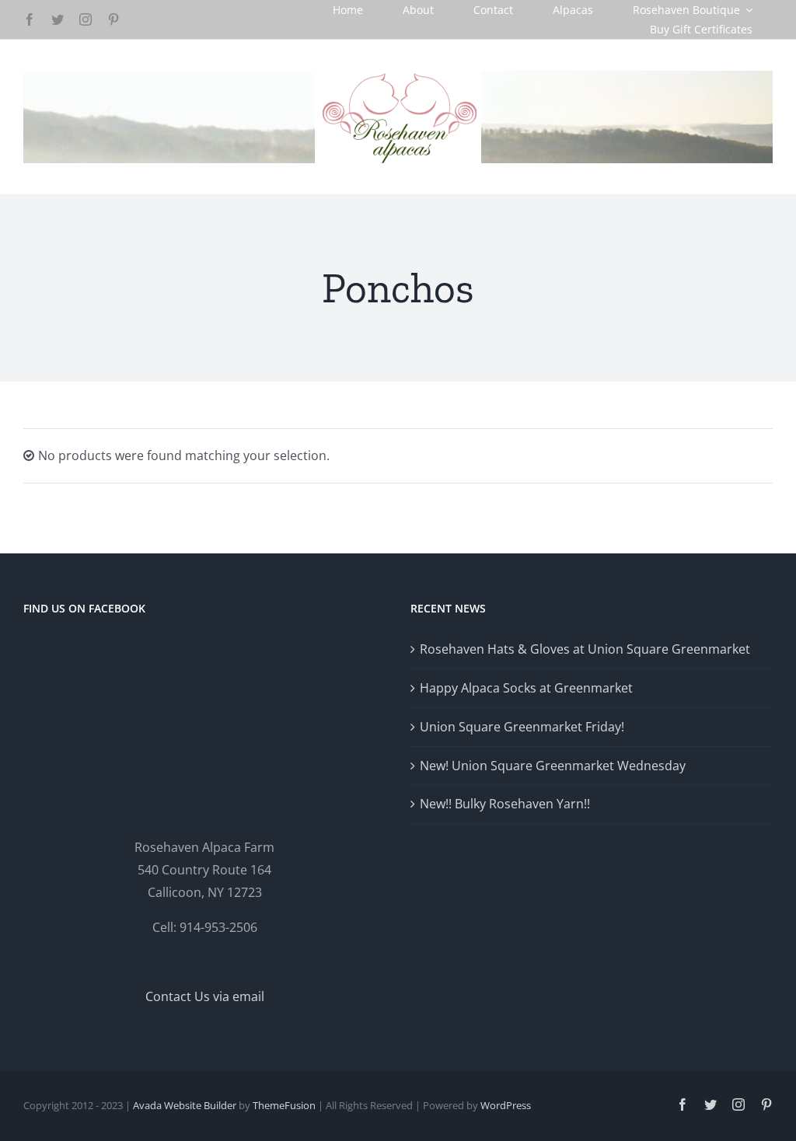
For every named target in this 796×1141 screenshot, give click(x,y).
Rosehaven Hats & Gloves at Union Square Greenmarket (585, 649)
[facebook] (29, 19)
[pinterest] (113, 19)
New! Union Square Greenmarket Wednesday (553, 765)
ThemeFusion (284, 1105)
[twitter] (57, 19)
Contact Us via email (204, 996)
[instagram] (85, 19)
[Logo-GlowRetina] (398, 76)
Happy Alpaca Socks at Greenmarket (526, 687)
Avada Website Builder (184, 1105)
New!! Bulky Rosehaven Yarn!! (505, 803)
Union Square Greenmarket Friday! (522, 726)
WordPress (505, 1105)
